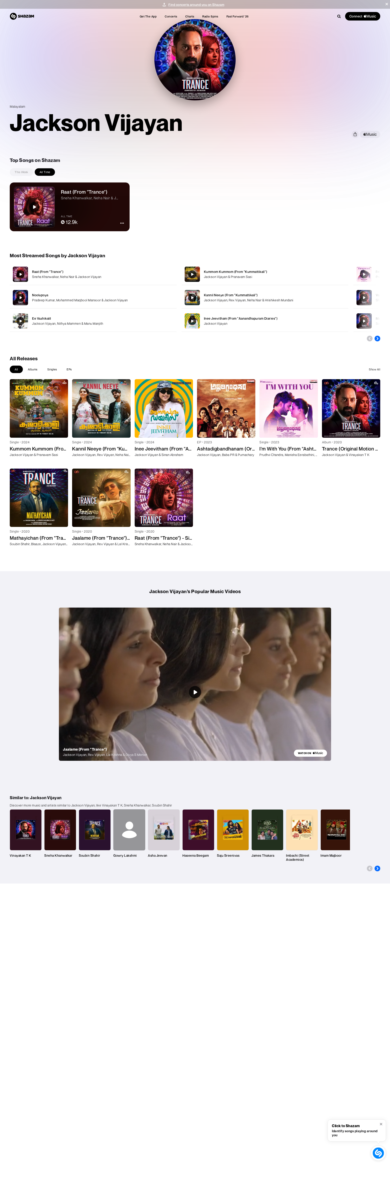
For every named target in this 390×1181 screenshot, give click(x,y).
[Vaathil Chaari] (364, 298)
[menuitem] (148, 16)
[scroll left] (370, 338)
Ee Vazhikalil (41, 318)
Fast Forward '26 (237, 16)
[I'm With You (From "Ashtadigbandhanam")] (364, 274)
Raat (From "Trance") (47, 272)
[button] (387, 4)
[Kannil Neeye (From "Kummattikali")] (265, 297)
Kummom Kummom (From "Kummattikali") (235, 272)
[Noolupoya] (93, 297)
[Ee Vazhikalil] (93, 321)
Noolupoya (40, 295)
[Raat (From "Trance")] (93, 274)
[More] (153, 274)
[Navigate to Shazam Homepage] (22, 16)
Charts (189, 16)
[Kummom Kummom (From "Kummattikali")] (265, 274)
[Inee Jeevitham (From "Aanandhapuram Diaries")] (265, 321)
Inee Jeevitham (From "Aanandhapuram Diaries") (241, 318)
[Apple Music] (17, 462)
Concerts (171, 16)
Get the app (148, 16)
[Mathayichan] (364, 321)
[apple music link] (370, 134)
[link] (310, 753)
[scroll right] (377, 338)
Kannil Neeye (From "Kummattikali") (231, 295)
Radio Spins (210, 16)
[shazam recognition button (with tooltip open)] (378, 1153)
